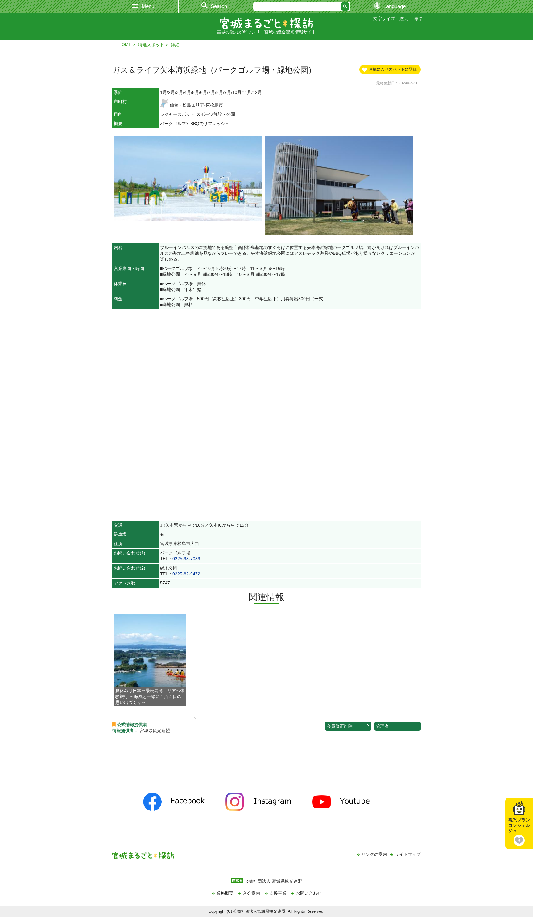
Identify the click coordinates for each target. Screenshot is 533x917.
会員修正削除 (340, 726)
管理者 (382, 726)
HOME (124, 44)
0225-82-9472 (186, 573)
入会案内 (251, 893)
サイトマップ (408, 854)
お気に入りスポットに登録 (393, 69)
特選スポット (151, 44)
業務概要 (224, 893)
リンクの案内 (374, 854)
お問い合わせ (309, 893)
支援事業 (278, 893)
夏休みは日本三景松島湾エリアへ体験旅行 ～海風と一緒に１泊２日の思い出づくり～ (149, 696)
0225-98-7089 (186, 558)
